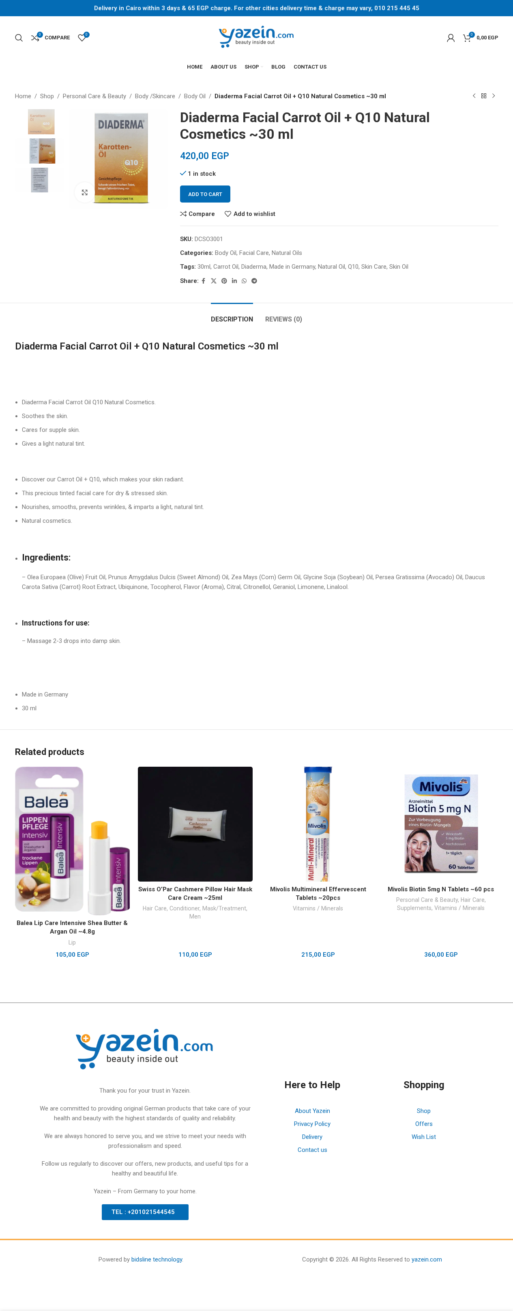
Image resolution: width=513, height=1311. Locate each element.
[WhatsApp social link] (244, 281)
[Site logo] (257, 37)
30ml (203, 266)
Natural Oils (287, 253)
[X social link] (213, 281)
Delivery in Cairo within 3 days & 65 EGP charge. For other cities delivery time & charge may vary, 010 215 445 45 (256, 8)
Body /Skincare (155, 96)
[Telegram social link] (254, 281)
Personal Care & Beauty (94, 96)
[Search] (19, 38)
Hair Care (155, 908)
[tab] (232, 315)
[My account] (451, 38)
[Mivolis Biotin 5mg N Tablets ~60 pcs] (441, 824)
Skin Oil (398, 266)
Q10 (353, 266)
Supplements (414, 908)
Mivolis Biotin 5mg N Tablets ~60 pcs (441, 889)
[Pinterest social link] (224, 281)
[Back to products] (484, 96)
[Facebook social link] (203, 281)
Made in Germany (292, 266)
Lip (72, 942)
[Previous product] (474, 96)
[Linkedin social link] (234, 281)
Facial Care (254, 253)
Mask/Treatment (224, 908)
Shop (47, 96)
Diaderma (253, 266)
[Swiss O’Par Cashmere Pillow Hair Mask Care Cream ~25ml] (195, 824)
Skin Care (373, 266)
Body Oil (195, 96)
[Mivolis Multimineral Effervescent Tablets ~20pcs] (318, 824)
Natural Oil (331, 266)
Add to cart (205, 194)
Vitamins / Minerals (318, 908)
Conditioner (185, 908)
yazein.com (427, 1259)
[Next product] (493, 96)
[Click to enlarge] (85, 192)
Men (195, 916)
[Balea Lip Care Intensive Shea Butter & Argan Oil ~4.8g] (72, 841)
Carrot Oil (225, 266)
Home (23, 96)
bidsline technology (156, 1259)
